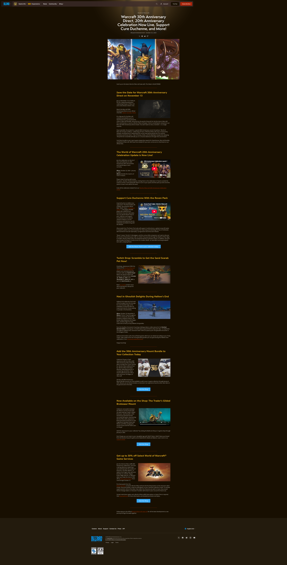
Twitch (124, 113)
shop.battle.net (123, 496)
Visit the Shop (143, 389)
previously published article (135, 339)
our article (123, 285)
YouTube (129, 113)
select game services (126, 479)
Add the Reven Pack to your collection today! (143, 246)
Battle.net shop (121, 486)
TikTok (134, 113)
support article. (121, 439)
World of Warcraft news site (140, 511)
